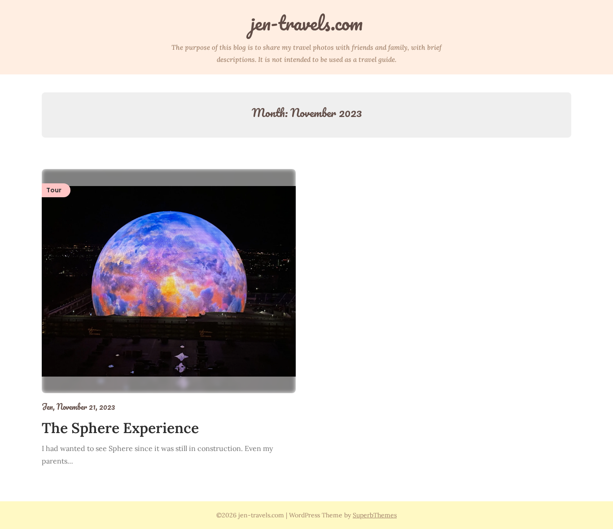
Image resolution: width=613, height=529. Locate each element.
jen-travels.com (306, 23)
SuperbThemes (375, 515)
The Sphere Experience (120, 428)
